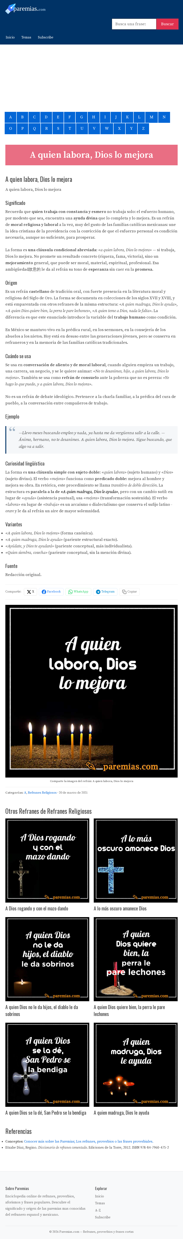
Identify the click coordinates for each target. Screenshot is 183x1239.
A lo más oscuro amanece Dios (120, 908)
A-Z (98, 1210)
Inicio (10, 37)
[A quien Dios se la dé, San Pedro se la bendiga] (47, 1065)
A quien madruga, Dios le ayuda (121, 1112)
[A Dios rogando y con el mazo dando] (47, 860)
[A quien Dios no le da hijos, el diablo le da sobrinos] (47, 959)
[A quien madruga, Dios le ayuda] (136, 1065)
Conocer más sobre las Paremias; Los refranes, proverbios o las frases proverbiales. (88, 1141)
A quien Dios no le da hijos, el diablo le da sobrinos (41, 1010)
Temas (26, 37)
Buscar (167, 24)
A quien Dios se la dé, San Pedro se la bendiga (45, 1112)
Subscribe (45, 37)
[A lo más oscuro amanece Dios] (136, 860)
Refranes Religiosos (42, 793)
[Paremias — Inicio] (31, 8)
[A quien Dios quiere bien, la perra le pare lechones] (136, 959)
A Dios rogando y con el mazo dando (36, 908)
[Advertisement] (91, 78)
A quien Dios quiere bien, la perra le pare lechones (129, 1010)
